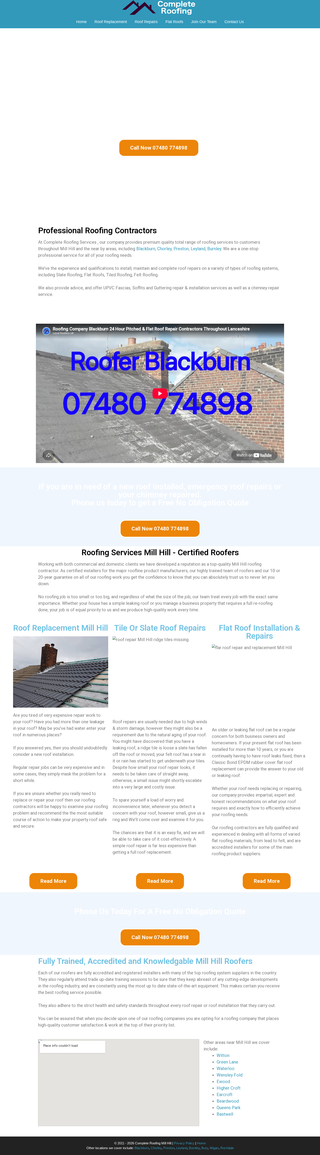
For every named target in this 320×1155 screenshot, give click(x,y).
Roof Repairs (146, 22)
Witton (223, 1055)
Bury (204, 1148)
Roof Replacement (110, 22)
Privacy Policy (184, 1143)
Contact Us (234, 22)
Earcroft (224, 1094)
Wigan (214, 1148)
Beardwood (228, 1101)
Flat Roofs (174, 22)
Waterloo (225, 1068)
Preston (181, 248)
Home (81, 22)
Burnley (214, 248)
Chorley (164, 248)
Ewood (223, 1081)
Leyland (198, 248)
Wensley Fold (230, 1075)
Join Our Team (204, 22)
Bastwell (225, 1114)
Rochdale (227, 1148)
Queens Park (229, 1107)
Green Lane (227, 1062)
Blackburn (145, 248)
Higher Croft (229, 1088)
